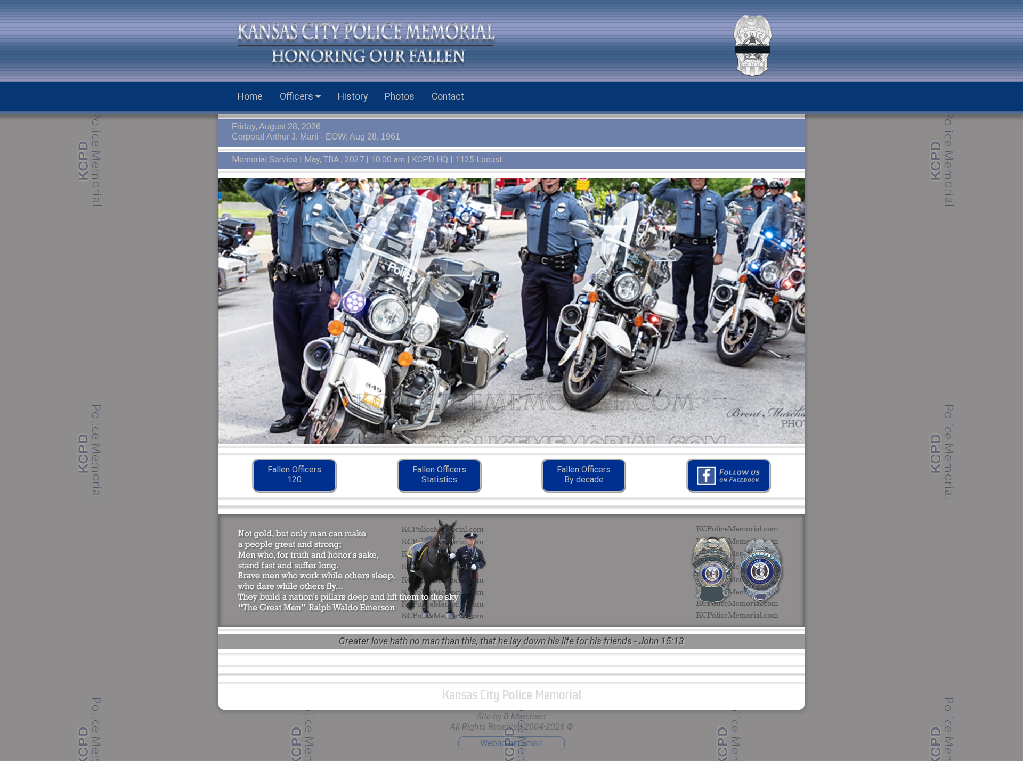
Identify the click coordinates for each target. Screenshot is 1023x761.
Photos (400, 96)
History (353, 96)
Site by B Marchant (511, 716)
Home (250, 96)
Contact (448, 96)
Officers (297, 96)
